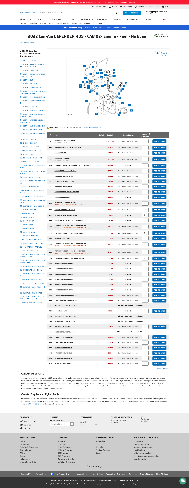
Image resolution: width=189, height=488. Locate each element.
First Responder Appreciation (146, 456)
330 (80, 85)
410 (90, 92)
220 (83, 82)
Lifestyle (99, 447)
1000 (96, 113)
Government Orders (66, 459)
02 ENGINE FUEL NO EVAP (93, 24)
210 (90, 81)
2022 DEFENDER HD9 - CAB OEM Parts (68, 24)
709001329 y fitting (62, 238)
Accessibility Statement (116, 474)
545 (105, 74)
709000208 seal (60, 153)
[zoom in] (157, 53)
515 (93, 67)
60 (120, 90)
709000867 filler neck (63, 187)
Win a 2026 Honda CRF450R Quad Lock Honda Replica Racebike (94, 2)
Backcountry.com (88, 480)
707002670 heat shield (63, 348)
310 (92, 81)
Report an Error (163, 368)
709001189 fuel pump (62, 158)
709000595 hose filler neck (65, 171)
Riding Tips (100, 441)
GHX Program (64, 456)
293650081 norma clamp (64, 176)
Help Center (25, 459)
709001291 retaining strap (65, 202)
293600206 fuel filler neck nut (66, 192)
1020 (129, 105)
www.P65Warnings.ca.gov (91, 128)
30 (111, 83)
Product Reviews (103, 450)
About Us (62, 441)
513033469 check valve (63, 337)
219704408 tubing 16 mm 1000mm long (69, 233)
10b (114, 69)
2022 (51, 24)
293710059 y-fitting (62, 327)
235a (97, 86)
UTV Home (24, 24)
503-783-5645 (33, 404)
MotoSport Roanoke (66, 462)
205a (86, 77)
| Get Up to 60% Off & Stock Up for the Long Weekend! (94, 27)
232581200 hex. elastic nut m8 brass (68, 220)
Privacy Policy (41, 474)
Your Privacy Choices (64, 474)
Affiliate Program (65, 450)
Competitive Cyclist (107, 480)
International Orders (29, 462)
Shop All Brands (146, 474)
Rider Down (138, 441)
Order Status (25, 444)
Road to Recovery (141, 444)
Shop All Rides (162, 474)
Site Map (133, 474)
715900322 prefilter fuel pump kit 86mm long (72, 166)
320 (87, 82)
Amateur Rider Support (143, 447)
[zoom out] (164, 53)
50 (116, 96)
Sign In (22, 441)
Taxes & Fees (97, 474)
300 (105, 85)
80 (122, 88)
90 (126, 83)
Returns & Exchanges (29, 447)
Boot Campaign (140, 459)
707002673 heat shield (63, 358)
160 (119, 114)
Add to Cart (159, 141)
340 (88, 85)
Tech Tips (100, 444)
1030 (131, 110)
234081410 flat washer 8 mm (65, 215)
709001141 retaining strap (64, 210)
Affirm (22, 453)
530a (84, 65)
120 (119, 97)
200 (102, 86)
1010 (122, 103)
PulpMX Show (139, 450)
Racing (99, 453)
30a (113, 85)
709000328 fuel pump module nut (67, 148)
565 (91, 73)
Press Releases (64, 447)
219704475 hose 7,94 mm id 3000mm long (70, 226)
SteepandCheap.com (128, 480)
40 (118, 93)
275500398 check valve (63, 342)
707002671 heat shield (63, 353)
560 (97, 72)
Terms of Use (26, 474)
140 (86, 100)
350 (91, 90)
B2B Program (63, 453)
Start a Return (26, 450)
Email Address (57, 420)
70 (124, 86)
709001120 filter (60, 311)
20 (114, 73)
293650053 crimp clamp (63, 264)
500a (114, 75)
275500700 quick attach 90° (65, 295)
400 (80, 86)
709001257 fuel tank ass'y (64, 140)
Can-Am (43, 24)
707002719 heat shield (63, 363)
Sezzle (22, 456)
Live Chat (155, 7)
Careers (61, 444)
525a (101, 69)
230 (88, 88)
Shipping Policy (82, 474)
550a (102, 73)
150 (120, 112)
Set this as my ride (27, 42)
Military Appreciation (142, 453)
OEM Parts (34, 24)
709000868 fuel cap (62, 197)
